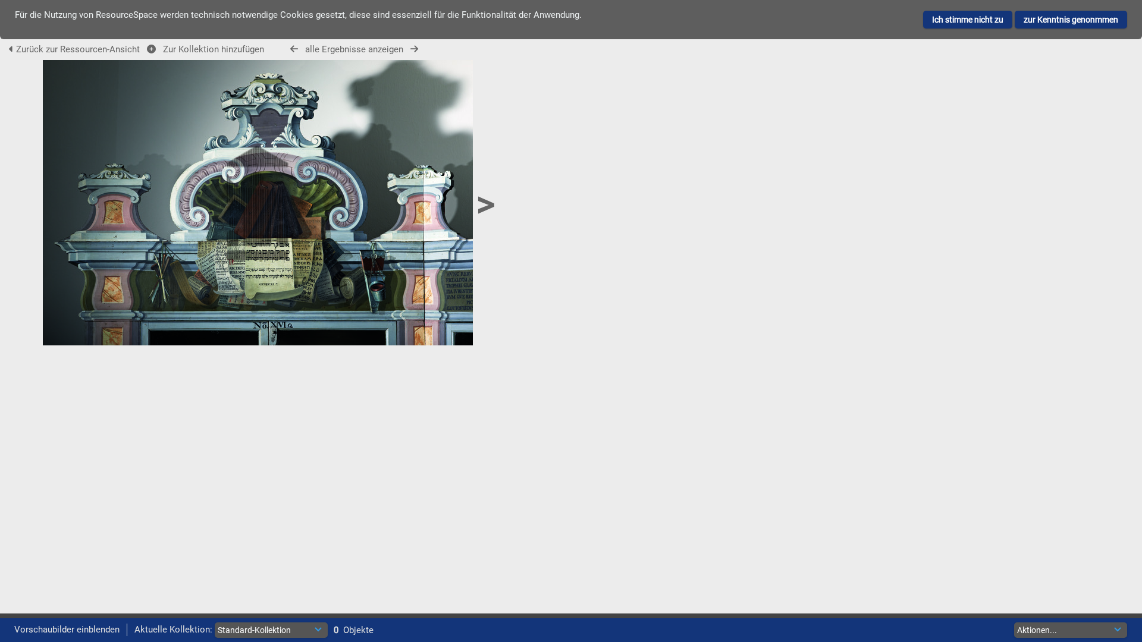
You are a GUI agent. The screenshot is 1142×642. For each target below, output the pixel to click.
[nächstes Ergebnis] (414, 49)
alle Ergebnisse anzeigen (354, 49)
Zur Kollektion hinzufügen (211, 49)
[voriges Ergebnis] (294, 49)
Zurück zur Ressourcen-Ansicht (78, 49)
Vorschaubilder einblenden (67, 629)
